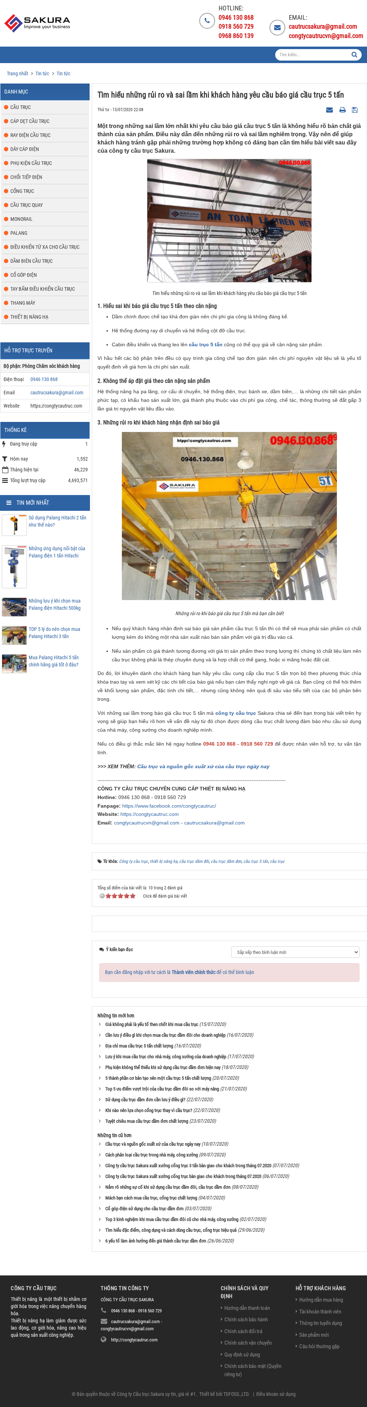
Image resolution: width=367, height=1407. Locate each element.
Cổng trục (22, 191)
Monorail (21, 219)
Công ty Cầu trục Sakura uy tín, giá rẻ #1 (156, 1394)
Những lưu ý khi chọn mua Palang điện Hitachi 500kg (55, 604)
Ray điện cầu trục (30, 135)
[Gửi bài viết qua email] (330, 109)
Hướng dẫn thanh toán (247, 1308)
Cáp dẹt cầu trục (29, 121)
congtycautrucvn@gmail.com (147, 823)
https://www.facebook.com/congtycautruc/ (169, 806)
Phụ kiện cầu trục (31, 163)
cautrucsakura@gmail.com (214, 823)
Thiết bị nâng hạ (29, 317)
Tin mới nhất (32, 502)
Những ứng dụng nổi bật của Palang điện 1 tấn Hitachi (57, 552)
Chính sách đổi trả (243, 1331)
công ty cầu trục (235, 713)
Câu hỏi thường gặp (319, 1346)
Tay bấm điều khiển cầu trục (42, 289)
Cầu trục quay (26, 205)
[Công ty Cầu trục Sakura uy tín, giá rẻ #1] (38, 23)
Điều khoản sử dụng (276, 1394)
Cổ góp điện (23, 275)
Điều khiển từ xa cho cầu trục (45, 247)
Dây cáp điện (24, 149)
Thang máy (22, 303)
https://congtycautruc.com (149, 814)
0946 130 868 (44, 379)
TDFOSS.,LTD (235, 1394)
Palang (18, 233)
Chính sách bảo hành (246, 1319)
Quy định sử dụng (242, 1354)
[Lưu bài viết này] (355, 109)
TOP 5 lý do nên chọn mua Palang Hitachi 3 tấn (54, 632)
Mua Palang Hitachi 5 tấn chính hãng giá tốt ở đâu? (54, 661)
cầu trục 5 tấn (206, 344)
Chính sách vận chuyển (248, 1343)
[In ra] (343, 109)
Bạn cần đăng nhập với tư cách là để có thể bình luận (179, 972)
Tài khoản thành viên (320, 1311)
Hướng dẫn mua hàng (321, 1300)
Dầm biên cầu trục (31, 261)
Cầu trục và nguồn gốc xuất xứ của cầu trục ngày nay (203, 766)
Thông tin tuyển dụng (320, 1323)
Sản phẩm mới (314, 1335)
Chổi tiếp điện (26, 177)
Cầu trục (20, 107)
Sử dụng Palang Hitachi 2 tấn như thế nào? (57, 521)
